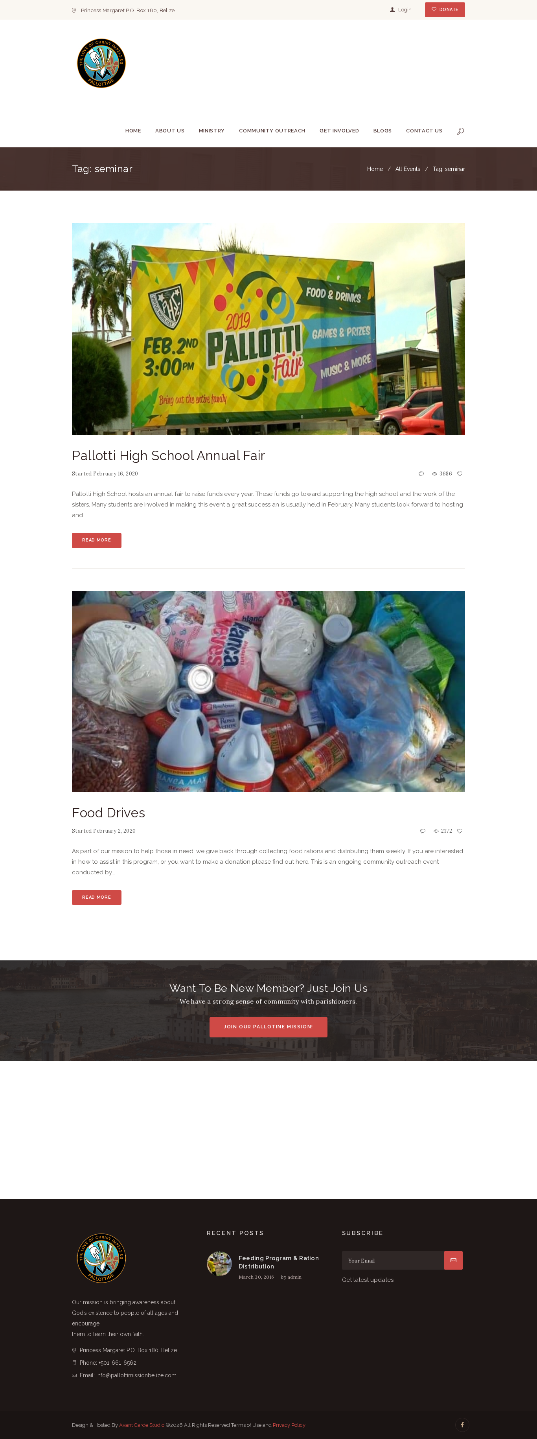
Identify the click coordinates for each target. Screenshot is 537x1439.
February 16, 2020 (115, 473)
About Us (169, 131)
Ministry (212, 131)
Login (405, 10)
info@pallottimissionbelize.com (136, 1375)
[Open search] (461, 131)
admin (294, 1277)
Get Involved (339, 131)
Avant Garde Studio (141, 1425)
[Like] (461, 474)
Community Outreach (272, 131)
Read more (96, 540)
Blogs (382, 131)
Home (133, 131)
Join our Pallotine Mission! (268, 1027)
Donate (449, 9)
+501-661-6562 (117, 1363)
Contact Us (424, 131)
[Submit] (453, 1260)
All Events (407, 169)
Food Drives (108, 812)
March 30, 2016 (256, 1277)
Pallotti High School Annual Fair (168, 455)
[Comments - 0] (423, 474)
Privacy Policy (289, 1425)
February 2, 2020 (114, 831)
